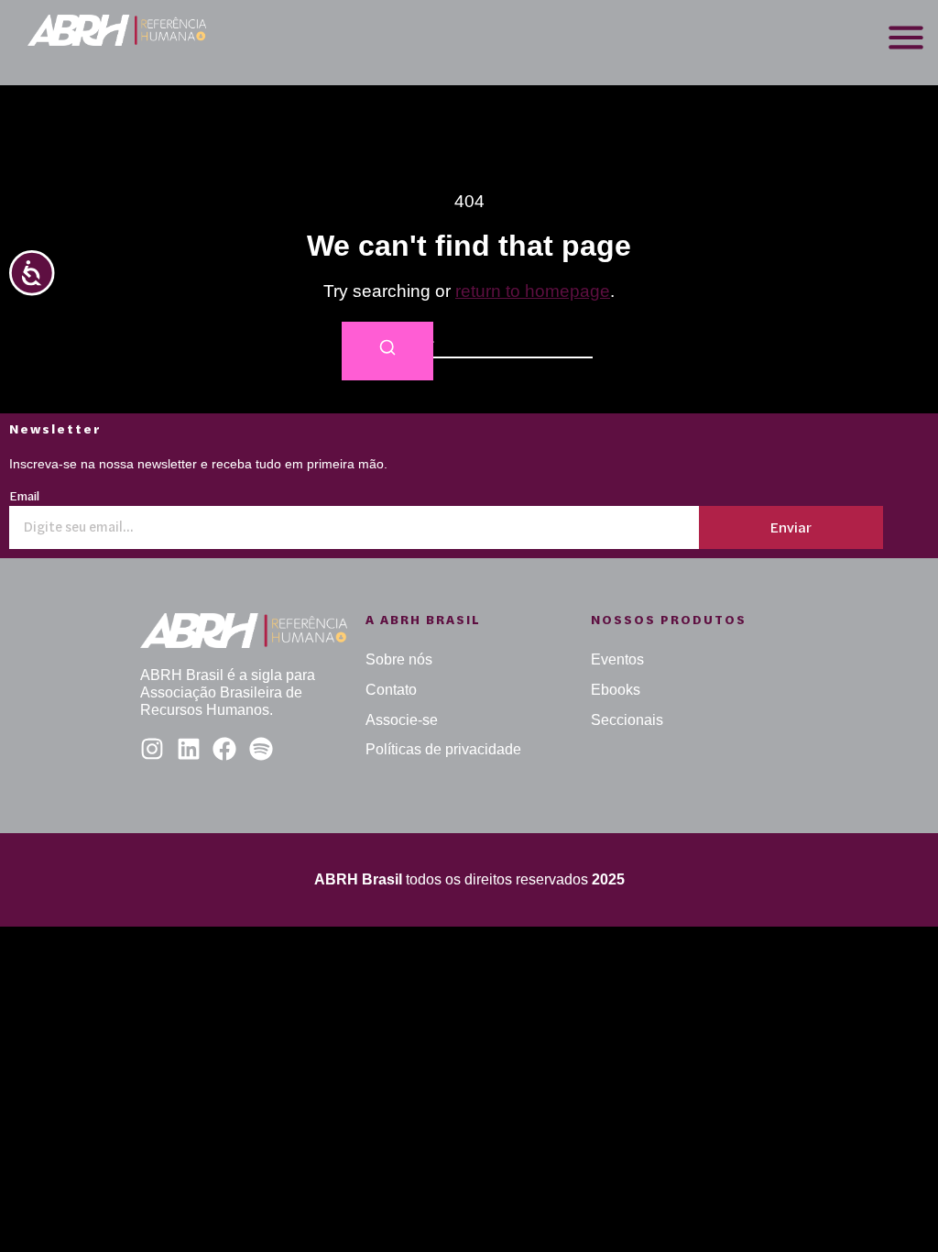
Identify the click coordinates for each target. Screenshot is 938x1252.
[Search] (387, 351)
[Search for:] (469, 339)
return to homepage (532, 291)
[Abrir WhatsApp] (892, 1206)
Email (24, 497)
